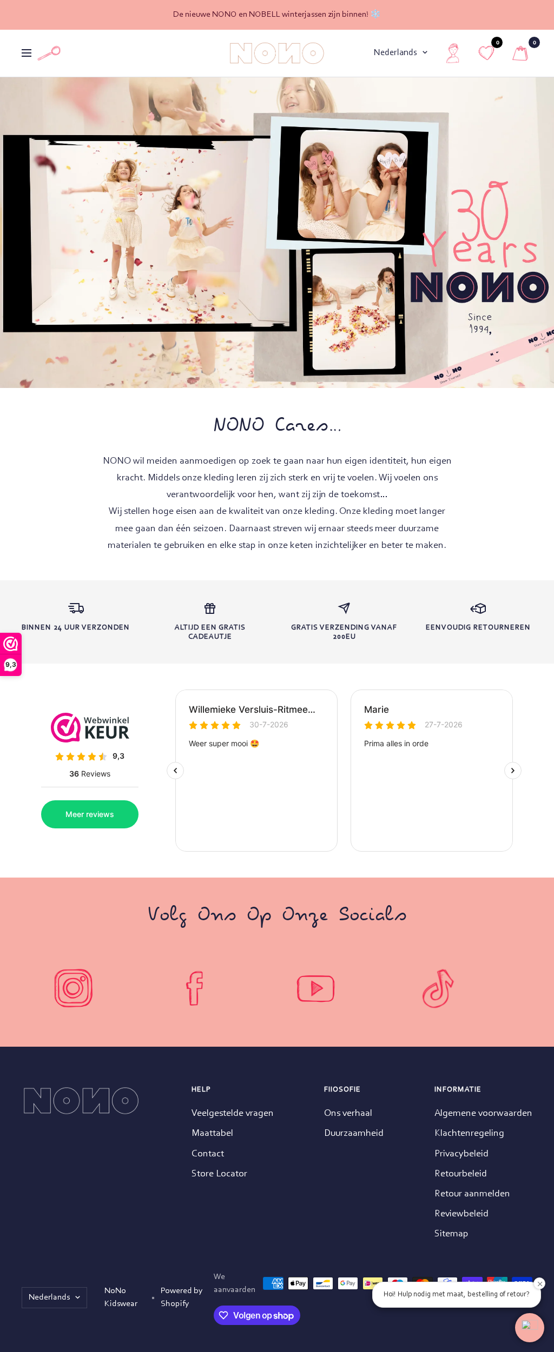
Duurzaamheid (354, 1134)
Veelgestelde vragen (233, 1114)
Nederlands (395, 52)
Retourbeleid (460, 1174)
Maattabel (212, 1134)
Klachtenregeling (469, 1134)
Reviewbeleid (461, 1214)
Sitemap (451, 1234)
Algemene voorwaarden (483, 1114)
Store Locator (219, 1174)
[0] (520, 53)
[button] (529, 1327)
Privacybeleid (461, 1154)
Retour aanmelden (472, 1194)
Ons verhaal (348, 1114)
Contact (208, 1154)
